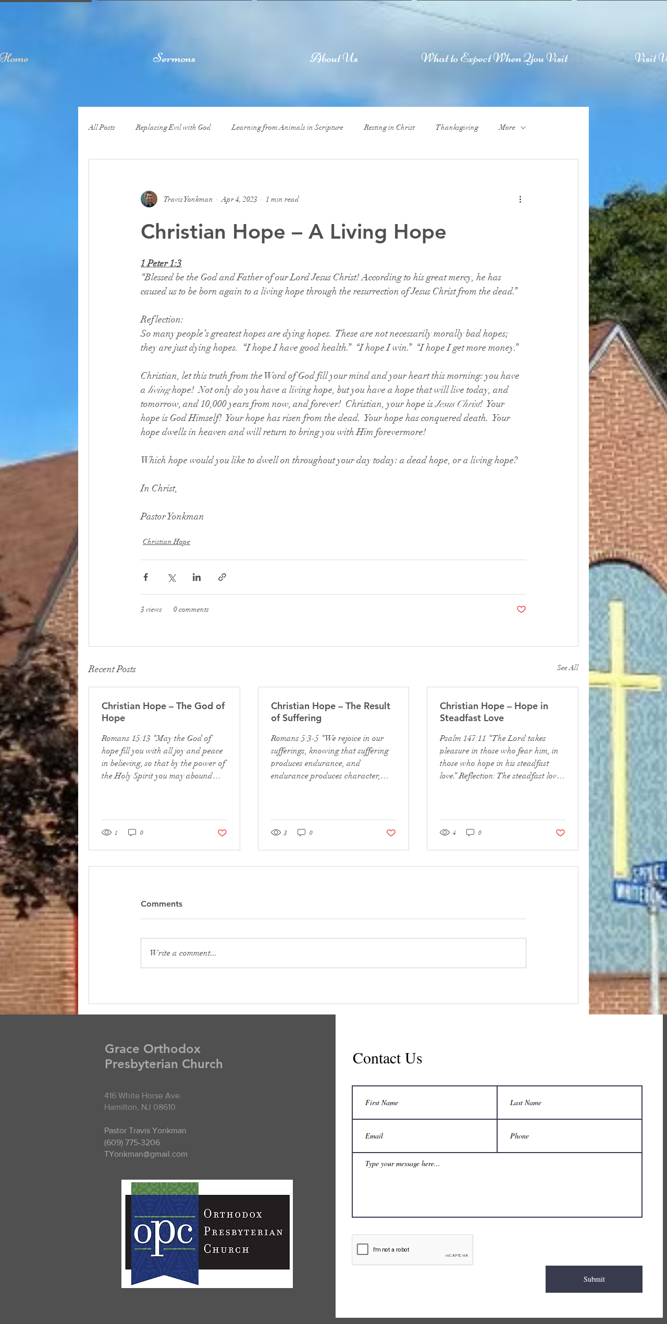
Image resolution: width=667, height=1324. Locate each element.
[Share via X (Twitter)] (171, 577)
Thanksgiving (457, 127)
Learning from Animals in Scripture (287, 127)
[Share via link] (222, 577)
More (507, 127)
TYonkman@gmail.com (146, 1153)
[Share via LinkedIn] (197, 577)
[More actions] (520, 199)
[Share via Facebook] (146, 577)
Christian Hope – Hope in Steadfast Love (494, 712)
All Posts (102, 127)
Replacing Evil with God (173, 127)
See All (567, 667)
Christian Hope (166, 541)
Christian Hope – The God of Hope (163, 712)
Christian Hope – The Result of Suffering (330, 712)
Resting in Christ (389, 127)
